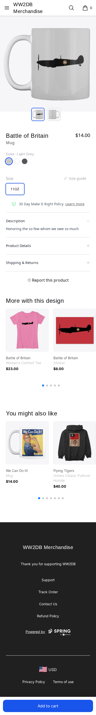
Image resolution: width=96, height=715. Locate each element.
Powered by (35, 632)
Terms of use (63, 682)
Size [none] (9, 178)
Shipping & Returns (22, 262)
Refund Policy (48, 616)
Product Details (18, 245)
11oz (15, 189)
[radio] (15, 189)
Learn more (74, 204)
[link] (27, 330)
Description (15, 221)
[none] (74, 178)
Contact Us (48, 604)
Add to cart (48, 706)
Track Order (48, 592)
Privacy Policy (33, 682)
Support (48, 580)
